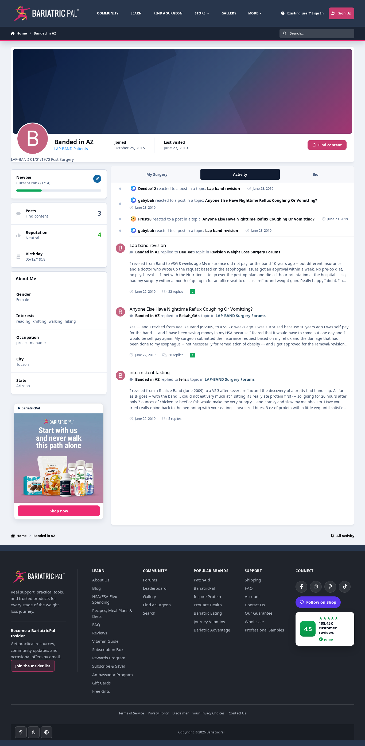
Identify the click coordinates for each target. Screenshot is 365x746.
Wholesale (254, 621)
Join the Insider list (32, 665)
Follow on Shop (321, 602)
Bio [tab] (316, 174)
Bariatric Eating (208, 613)
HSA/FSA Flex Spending (104, 599)
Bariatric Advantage (212, 630)
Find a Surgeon (157, 604)
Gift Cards (101, 683)
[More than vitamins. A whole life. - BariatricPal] (58, 458)
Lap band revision (223, 188)
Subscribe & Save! (108, 666)
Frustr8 (145, 219)
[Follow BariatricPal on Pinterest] (330, 587)
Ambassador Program (112, 674)
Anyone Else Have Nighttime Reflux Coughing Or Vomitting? (261, 200)
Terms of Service (131, 713)
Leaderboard (154, 588)
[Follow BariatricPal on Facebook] (301, 587)
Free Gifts (101, 691)
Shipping (253, 580)
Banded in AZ (147, 251)
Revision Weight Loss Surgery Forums (245, 251)
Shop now (59, 510)
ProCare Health (208, 604)
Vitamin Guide (105, 641)
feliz (183, 379)
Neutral (32, 237)
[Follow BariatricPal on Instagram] (316, 587)
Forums (150, 580)
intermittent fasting (150, 372)
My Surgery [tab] (157, 174)
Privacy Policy (158, 713)
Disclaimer (180, 713)
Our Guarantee (258, 613)
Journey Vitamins (209, 621)
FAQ (96, 624)
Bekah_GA (188, 315)
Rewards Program (108, 657)
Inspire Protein (207, 596)
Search (149, 613)
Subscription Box (107, 649)
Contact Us (255, 604)
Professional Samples (264, 630)
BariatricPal (204, 588)
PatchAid (202, 580)
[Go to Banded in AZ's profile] (120, 248)
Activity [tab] (240, 174)
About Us (100, 580)
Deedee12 (147, 188)
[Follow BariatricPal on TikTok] (345, 587)
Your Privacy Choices (208, 713)
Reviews (99, 632)
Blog (96, 588)
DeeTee (185, 251)
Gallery (149, 596)
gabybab (146, 200)
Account (252, 596)
